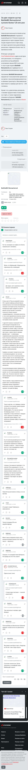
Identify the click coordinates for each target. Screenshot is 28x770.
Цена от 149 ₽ (7, 214)
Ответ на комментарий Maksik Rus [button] (13, 642)
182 (23, 716)
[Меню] (26, 3)
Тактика (22, 195)
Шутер (17, 195)
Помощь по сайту (19, 741)
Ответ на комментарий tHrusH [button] (12, 401)
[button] (3, 252)
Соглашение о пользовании (18, 749)
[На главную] (6, 3)
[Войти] (22, 2)
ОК (3, 767)
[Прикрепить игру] (15, 679)
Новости (8, 9)
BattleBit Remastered (9, 188)
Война (10, 197)
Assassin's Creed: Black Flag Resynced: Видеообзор (12, 713)
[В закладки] (17, 13)
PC (6, 136)
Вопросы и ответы (20, 732)
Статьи (3, 735)
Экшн (10, 194)
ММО (14, 194)
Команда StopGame (20, 735)
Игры (2, 747)
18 (8, 13)
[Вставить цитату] (21, 679)
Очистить (15, 218)
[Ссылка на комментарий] (25, 241)
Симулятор (12, 195)
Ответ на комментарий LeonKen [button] (14, 283)
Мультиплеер (19, 194)
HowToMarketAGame (8, 56)
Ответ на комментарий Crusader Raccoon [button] (14, 588)
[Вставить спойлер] (24, 679)
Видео (3, 738)
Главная (3, 9)
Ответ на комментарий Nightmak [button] (12, 570)
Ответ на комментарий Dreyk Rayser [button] (13, 262)
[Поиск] (19, 3)
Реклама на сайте (19, 738)
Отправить (7, 682)
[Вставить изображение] (18, 679)
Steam (24, 99)
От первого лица (17, 197)
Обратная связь (19, 745)
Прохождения (5, 741)
